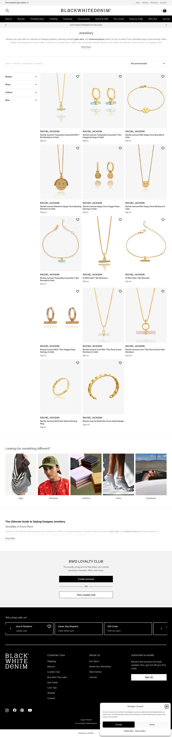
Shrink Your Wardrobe (100, 666)
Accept (118, 724)
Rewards (154, 3)
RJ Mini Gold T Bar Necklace (95, 278)
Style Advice (95, 672)
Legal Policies (86, 720)
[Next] (166, 25)
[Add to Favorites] (77, 76)
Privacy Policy (140, 731)
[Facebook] (14, 710)
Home (7, 64)
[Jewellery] (86, 476)
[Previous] (5, 25)
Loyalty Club (53, 672)
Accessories (27, 64)
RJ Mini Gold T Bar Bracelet (137, 278)
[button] (166, 706)
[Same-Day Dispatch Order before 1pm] (86, 25)
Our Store (94, 661)
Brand (8, 76)
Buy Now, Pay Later (57, 677)
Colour (8, 92)
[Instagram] (7, 710)
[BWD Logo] (86, 10)
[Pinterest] (22, 710)
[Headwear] (53, 476)
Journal (93, 677)
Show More (86, 47)
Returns (51, 666)
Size (7, 100)
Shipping (51, 661)
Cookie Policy (129, 731)
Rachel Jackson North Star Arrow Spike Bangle (103, 421)
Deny (152, 724)
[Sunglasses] (151, 476)
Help (138, 3)
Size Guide (52, 682)
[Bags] (21, 476)
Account (163, 3)
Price (8, 84)
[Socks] (118, 476)
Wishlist (145, 3)
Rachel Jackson (49, 131)
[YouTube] (30, 710)
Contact (51, 698)
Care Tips (52, 687)
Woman (16, 64)
